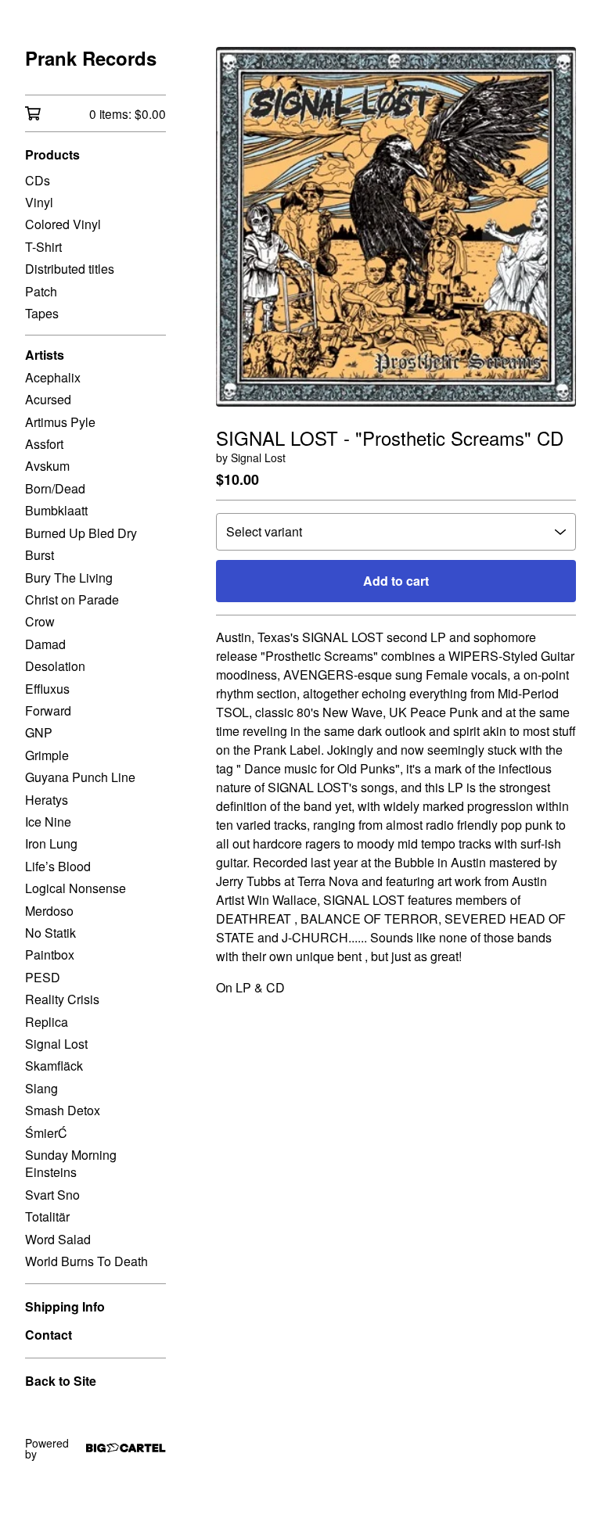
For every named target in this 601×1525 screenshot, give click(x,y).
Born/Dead (55, 488)
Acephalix (53, 377)
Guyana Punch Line (80, 777)
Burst (39, 555)
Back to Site (60, 1381)
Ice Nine (48, 822)
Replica (46, 1022)
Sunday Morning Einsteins (71, 1163)
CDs (37, 180)
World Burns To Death (86, 1261)
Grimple (47, 755)
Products (52, 154)
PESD (42, 977)
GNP (38, 732)
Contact (48, 1335)
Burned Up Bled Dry (81, 533)
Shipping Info (65, 1306)
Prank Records (91, 58)
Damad (45, 644)
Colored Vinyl (63, 224)
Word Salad (58, 1239)
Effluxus (47, 689)
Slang (41, 1088)
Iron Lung (51, 843)
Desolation (55, 666)
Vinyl (39, 202)
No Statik (50, 933)
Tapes (42, 313)
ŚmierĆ (46, 1133)
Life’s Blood (58, 866)
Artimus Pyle (60, 422)
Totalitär (47, 1216)
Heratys (46, 800)
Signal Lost (56, 1044)
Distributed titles (69, 269)
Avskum (47, 466)
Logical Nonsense (75, 888)
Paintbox (49, 954)
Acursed (48, 399)
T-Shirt (43, 247)
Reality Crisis (62, 999)
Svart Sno (52, 1195)
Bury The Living (69, 578)
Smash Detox (62, 1110)
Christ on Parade (72, 599)
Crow (40, 621)
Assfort (44, 444)
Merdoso (49, 911)
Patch (41, 291)
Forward (48, 710)
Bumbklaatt (56, 510)
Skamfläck (54, 1066)
